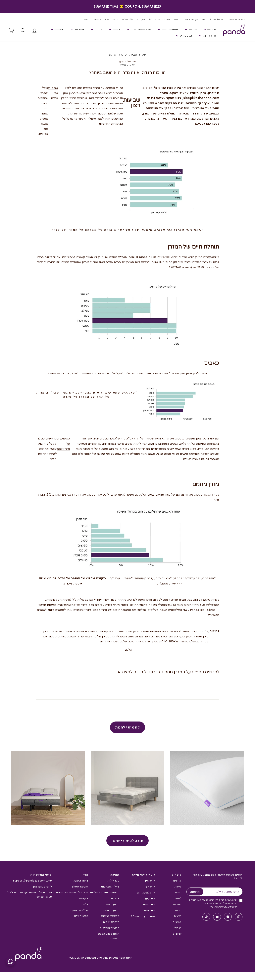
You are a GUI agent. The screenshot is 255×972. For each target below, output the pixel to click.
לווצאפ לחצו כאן (42, 886)
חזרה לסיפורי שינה (128, 841)
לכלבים (177, 933)
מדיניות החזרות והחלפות (104, 892)
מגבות (178, 927)
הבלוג (86, 19)
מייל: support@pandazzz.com (32, 880)
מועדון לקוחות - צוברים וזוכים (190, 19)
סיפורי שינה (118, 54)
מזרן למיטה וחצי (146, 892)
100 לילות (127, 19)
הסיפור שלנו (111, 19)
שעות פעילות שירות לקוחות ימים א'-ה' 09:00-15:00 (29, 894)
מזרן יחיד (150, 880)
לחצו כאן (124, 672)
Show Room (217, 19)
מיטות (178, 886)
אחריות (97, 19)
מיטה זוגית (149, 904)
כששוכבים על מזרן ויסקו (63, 443)
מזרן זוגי (150, 886)
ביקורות (141, 19)
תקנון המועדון (111, 910)
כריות (178, 910)
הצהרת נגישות (111, 921)
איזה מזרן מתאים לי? (160, 19)
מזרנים (177, 880)
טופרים (177, 904)
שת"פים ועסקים (79, 910)
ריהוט (178, 892)
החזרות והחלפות (236, 19)
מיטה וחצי (150, 910)
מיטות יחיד (149, 898)
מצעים (177, 915)
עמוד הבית (137, 54)
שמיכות (177, 921)
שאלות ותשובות (110, 886)
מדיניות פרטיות (110, 915)
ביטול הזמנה (81, 880)
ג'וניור (178, 898)
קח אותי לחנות (127, 727)
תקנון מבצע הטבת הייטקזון (108, 936)
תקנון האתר (112, 904)
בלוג (85, 904)
